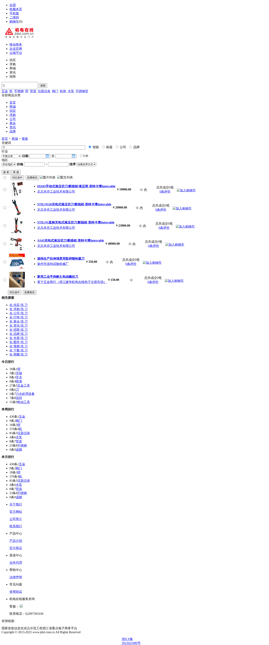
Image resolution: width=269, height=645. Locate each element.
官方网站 (15, 511)
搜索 (42, 85)
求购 (12, 115)
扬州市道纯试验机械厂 (53, 264)
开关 (19, 377)
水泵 (71, 91)
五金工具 (23, 385)
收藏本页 (15, 9)
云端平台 (15, 52)
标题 (108, 147)
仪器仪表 (44, 91)
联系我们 (15, 526)
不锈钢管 (82, 91)
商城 (12, 106)
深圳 (19, 398)
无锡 (19, 373)
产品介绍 (15, 540)
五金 (5, 91)
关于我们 (15, 504)
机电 (63, 91)
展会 (12, 123)
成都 (19, 449)
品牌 (12, 131)
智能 (95, 147)
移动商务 (15, 44)
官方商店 (15, 548)
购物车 (14, 21)
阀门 (55, 91)
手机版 (14, 13)
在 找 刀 (18, 305)
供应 (12, 110)
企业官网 (15, 48)
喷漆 (19, 381)
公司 (12, 119)
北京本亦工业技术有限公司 (56, 191)
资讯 (12, 127)
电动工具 (23, 402)
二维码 (14, 17)
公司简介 (15, 519)
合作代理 (15, 562)
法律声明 (15, 577)
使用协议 (15, 591)
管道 (33, 91)
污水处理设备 (25, 393)
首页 (12, 102)
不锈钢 (19, 91)
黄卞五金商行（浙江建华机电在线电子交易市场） (72, 282)
